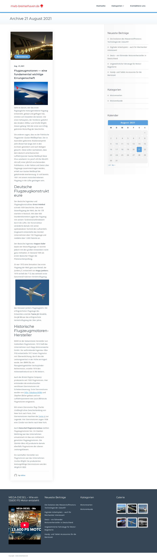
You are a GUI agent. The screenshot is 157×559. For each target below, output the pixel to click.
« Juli (109, 165)
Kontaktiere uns (137, 6)
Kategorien (117, 6)
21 (139, 149)
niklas (23, 475)
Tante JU (42, 416)
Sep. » (113, 165)
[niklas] (15, 475)
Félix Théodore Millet (33, 392)
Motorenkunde (116, 101)
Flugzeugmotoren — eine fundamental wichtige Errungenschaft (30, 74)
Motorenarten (22, 56)
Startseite (100, 6)
